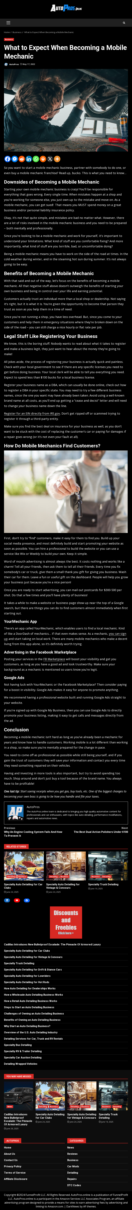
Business (9, 39)
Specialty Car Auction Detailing (23, 1057)
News (9, 1106)
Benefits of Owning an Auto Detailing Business (32, 1019)
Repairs (72, 1179)
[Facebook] (7, 159)
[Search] (124, 23)
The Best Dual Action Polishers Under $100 (101, 830)
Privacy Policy (12, 1166)
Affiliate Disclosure (15, 1179)
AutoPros (14, 64)
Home (7, 1147)
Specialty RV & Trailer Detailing (23, 1051)
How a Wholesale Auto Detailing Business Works (33, 994)
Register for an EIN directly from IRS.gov (32, 413)
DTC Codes (74, 1185)
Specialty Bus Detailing (18, 1045)
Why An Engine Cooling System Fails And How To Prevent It (33, 831)
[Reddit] (22, 159)
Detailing (11, 876)
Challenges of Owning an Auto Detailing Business (34, 1013)
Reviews (72, 1153)
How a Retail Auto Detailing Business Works (30, 1001)
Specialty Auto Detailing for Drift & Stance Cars (33, 969)
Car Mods (73, 1166)
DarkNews (72, 1206)
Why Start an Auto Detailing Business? (27, 1026)
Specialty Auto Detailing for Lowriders (27, 975)
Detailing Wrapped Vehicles (20, 1063)
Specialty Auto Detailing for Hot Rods (26, 982)
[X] (50, 159)
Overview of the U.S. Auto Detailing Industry (30, 1032)
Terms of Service (15, 1172)
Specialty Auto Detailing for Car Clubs (24, 865)
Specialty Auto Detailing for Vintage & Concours (66, 865)
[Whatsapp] (36, 159)
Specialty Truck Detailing (108, 865)
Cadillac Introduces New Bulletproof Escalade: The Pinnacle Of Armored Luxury (52, 944)
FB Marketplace (54, 659)
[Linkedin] (29, 159)
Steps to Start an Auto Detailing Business (29, 1007)
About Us (9, 1153)
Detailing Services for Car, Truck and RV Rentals (33, 1038)
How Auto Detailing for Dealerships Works (30, 988)
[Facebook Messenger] (14, 159)
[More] (57, 159)
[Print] (43, 159)
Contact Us (11, 1160)
